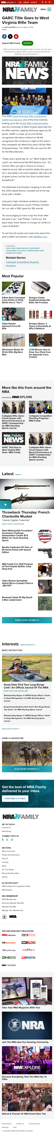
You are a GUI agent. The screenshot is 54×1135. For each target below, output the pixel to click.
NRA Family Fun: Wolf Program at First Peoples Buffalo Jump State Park (17, 566)
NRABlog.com (40, 236)
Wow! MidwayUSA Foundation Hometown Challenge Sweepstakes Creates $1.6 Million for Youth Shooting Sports (17, 535)
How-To (5, 858)
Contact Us (6, 827)
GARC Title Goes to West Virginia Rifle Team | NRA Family (11, 450)
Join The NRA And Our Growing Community (25, 1042)
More (17, 474)
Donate (34, 2)
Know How (8, 691)
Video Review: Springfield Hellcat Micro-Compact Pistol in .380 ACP (17, 583)
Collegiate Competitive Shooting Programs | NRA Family (40, 418)
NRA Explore (7, 890)
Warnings (5, 1127)
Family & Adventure (15, 524)
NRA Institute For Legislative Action (16, 886)
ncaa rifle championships (28, 250)
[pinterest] (16, 35)
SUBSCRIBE (15, 798)
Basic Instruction (12, 650)
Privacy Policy (7, 1124)
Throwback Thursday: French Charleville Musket (26, 514)
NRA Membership (9, 899)
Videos (5, 877)
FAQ (14, 1127)
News (4, 29)
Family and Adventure (11, 855)
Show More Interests (33, 768)
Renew (26, 2)
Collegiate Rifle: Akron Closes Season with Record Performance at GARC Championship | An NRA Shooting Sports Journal (13, 422)
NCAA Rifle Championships (34, 123)
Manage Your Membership (12, 910)
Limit (26, 691)
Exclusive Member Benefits (13, 903)
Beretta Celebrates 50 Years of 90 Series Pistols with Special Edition (17, 550)
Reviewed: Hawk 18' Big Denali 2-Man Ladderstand (17, 599)
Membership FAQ (9, 906)
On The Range (8, 869)
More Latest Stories (33, 620)
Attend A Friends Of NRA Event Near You (24, 1113)
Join (20, 2)
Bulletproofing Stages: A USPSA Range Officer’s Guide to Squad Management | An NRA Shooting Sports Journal (27, 698)
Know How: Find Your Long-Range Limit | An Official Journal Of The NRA (26, 686)
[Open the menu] (49, 9)
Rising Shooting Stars (10, 873)
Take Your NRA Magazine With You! (21, 1007)
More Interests (26, 645)
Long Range (19, 691)
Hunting (5, 862)
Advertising (6, 831)
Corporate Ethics (34, 1124)
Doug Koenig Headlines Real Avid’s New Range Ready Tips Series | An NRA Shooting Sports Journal (27, 708)
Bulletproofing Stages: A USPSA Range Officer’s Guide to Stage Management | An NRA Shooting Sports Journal (27, 718)
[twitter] (10, 35)
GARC (8, 248)
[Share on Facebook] (4, 35)
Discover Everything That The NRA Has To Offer (24, 1078)
